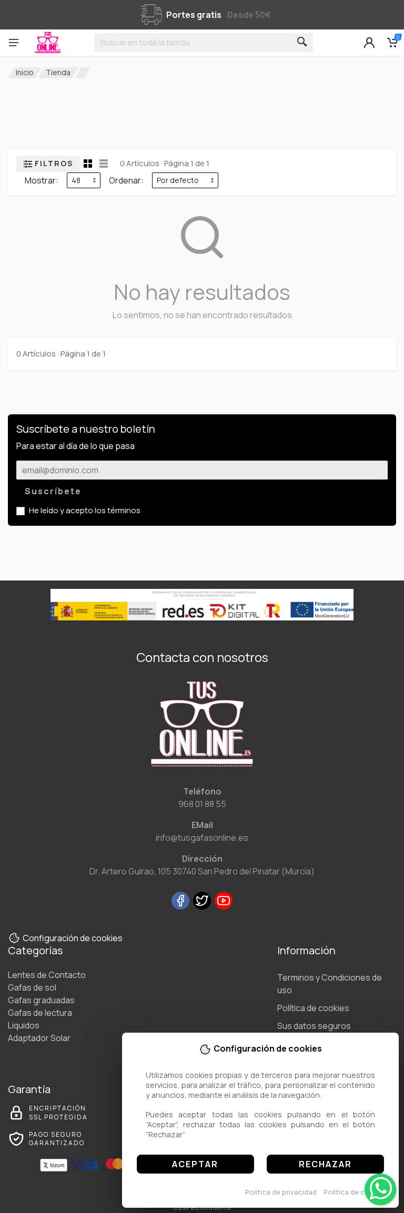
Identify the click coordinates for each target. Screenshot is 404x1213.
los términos (117, 510)
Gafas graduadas (41, 1000)
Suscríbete (53, 491)
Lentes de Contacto (47, 975)
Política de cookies (355, 1192)
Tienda (58, 72)
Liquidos (23, 1025)
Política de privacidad (281, 1192)
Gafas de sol (32, 987)
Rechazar (325, 1164)
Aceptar (195, 1164)
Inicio (25, 72)
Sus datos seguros (314, 1026)
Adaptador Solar (39, 1038)
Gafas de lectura (40, 1012)
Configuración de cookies (73, 938)
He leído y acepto (84, 510)
